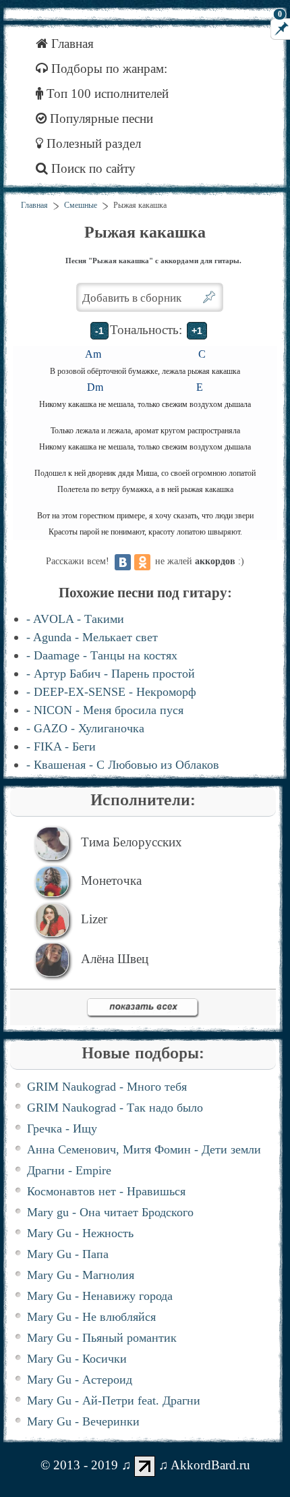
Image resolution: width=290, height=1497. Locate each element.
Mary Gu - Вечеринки (83, 1421)
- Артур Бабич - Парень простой (110, 673)
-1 (99, 330)
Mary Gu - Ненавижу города (100, 1296)
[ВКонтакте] (123, 562)
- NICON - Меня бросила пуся (104, 710)
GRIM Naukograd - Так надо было (115, 1107)
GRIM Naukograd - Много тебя (107, 1086)
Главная (71, 43)
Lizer (94, 919)
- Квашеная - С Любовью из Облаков (122, 764)
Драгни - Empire (69, 1170)
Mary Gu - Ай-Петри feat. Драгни (113, 1400)
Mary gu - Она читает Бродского (110, 1212)
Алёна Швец (114, 959)
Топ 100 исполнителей (106, 93)
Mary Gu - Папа (68, 1254)
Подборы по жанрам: (107, 68)
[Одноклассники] (142, 562)
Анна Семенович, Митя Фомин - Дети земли (144, 1149)
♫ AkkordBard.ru (204, 1464)
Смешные (80, 205)
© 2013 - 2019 (79, 1464)
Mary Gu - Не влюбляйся (91, 1317)
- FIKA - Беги (61, 746)
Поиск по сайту (92, 168)
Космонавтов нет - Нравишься (106, 1191)
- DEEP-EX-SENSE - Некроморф (111, 692)
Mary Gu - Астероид (79, 1379)
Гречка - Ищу (62, 1128)
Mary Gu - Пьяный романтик (102, 1337)
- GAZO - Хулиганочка (85, 728)
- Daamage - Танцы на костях (101, 655)
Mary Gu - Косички (77, 1358)
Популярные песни (100, 118)
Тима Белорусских (131, 842)
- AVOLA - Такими (75, 619)
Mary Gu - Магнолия (80, 1275)
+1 (197, 330)
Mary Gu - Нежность (80, 1233)
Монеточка (111, 880)
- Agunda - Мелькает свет (92, 637)
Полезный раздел (92, 143)
